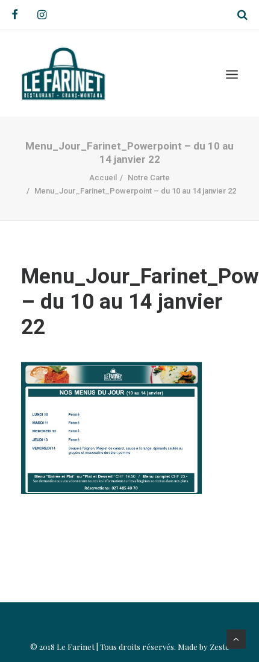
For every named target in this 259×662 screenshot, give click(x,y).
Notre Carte (149, 177)
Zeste (219, 647)
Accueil (103, 177)
